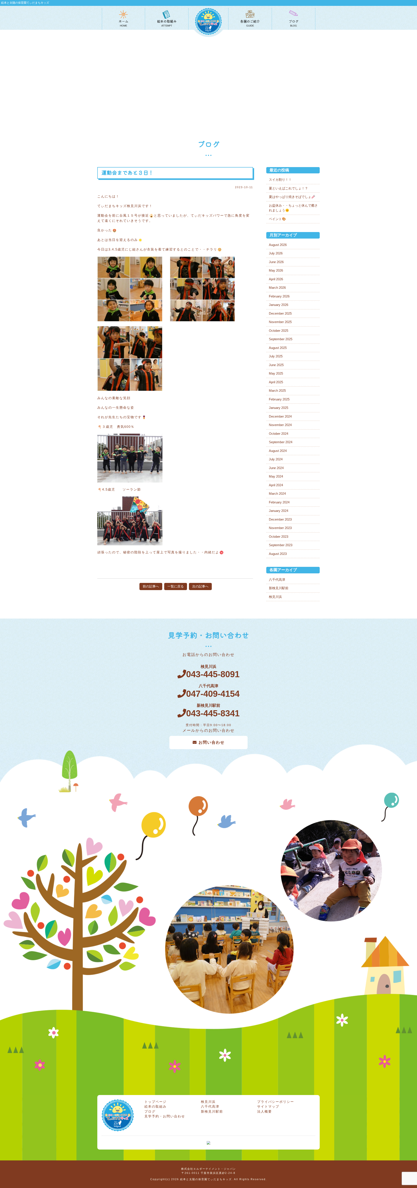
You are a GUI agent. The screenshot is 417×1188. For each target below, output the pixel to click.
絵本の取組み (155, 1106)
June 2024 (276, 468)
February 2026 (279, 296)
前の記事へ (151, 586)
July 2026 (276, 253)
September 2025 (280, 339)
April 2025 (276, 382)
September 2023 (280, 545)
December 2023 (280, 519)
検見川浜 (275, 597)
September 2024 (280, 442)
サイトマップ (268, 1106)
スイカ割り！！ (280, 179)
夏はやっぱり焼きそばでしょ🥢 (292, 197)
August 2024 (278, 451)
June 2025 (276, 365)
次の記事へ (200, 586)
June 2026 (276, 262)
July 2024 (276, 459)
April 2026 (276, 279)
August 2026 (278, 245)
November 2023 (280, 528)
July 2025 (276, 356)
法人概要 (264, 1111)
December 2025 (280, 313)
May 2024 (276, 476)
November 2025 (280, 322)
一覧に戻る (175, 586)
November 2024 (280, 425)
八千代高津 (277, 579)
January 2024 (278, 511)
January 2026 (278, 305)
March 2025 (277, 390)
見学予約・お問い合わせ (164, 1116)
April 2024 (276, 485)
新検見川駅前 (278, 588)
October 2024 (278, 433)
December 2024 (280, 416)
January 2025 (278, 408)
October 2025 (278, 330)
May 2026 (276, 270)
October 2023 (278, 536)
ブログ (150, 1111)
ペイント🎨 (277, 219)
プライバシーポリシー (275, 1101)
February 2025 (279, 399)
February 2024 (279, 502)
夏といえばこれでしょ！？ (288, 188)
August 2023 (278, 554)
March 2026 (277, 287)
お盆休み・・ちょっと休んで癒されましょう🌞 (293, 208)
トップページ (155, 1101)
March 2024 (277, 493)
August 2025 (278, 348)
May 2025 (276, 373)
